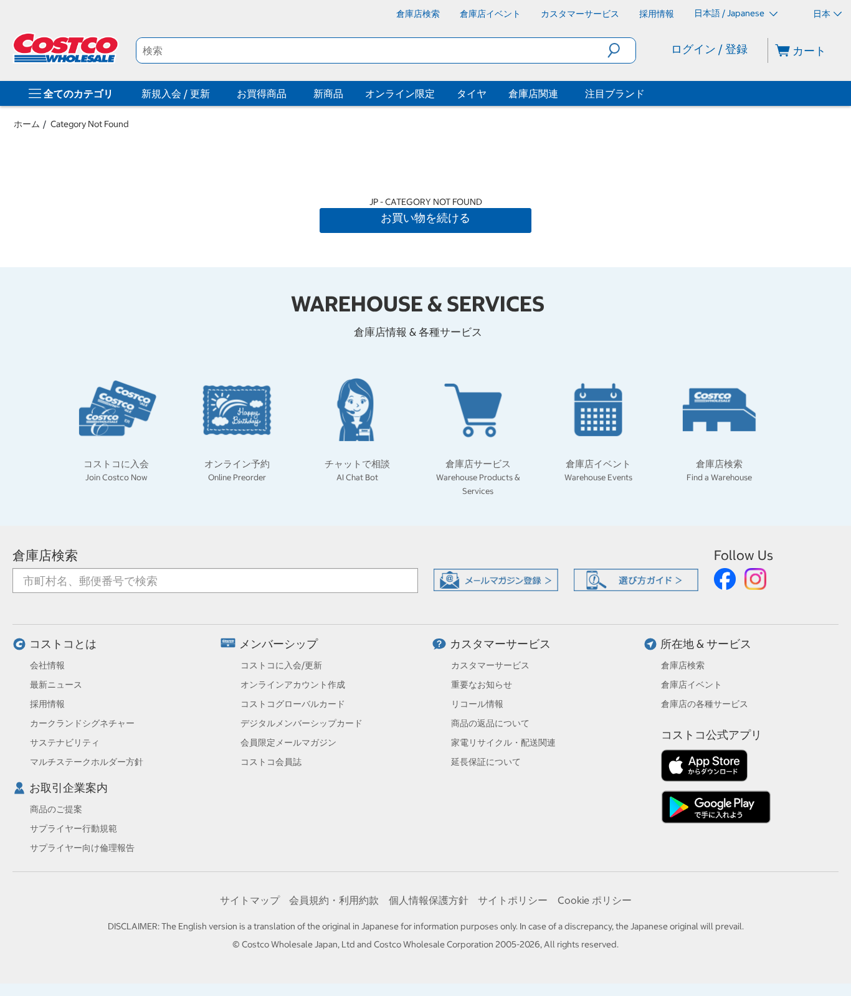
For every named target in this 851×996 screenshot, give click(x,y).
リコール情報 (477, 703)
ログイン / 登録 (709, 49)
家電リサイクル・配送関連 (503, 742)
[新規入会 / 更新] (212, 93)
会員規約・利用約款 (334, 900)
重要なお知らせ (481, 684)
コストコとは (63, 644)
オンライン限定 (400, 93)
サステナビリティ (65, 742)
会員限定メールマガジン (288, 742)
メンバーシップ (278, 644)
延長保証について (486, 761)
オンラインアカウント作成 (292, 684)
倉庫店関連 (533, 93)
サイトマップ (250, 900)
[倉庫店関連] (560, 93)
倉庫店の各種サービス (704, 703)
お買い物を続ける (425, 218)
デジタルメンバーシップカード (301, 723)
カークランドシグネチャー (82, 723)
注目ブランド (615, 93)
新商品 (328, 93)
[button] (621, 50)
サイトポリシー (513, 900)
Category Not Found (89, 124)
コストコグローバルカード (292, 703)
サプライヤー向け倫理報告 (82, 847)
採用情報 (47, 703)
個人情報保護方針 (428, 900)
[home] (66, 48)
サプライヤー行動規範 (73, 828)
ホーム (27, 124)
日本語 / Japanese (730, 13)
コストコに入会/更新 (281, 665)
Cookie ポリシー (595, 900)
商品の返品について (490, 723)
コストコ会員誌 (271, 761)
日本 (821, 13)
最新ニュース (56, 684)
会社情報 (47, 665)
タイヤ (472, 93)
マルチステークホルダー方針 (86, 761)
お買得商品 (262, 93)
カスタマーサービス (500, 644)
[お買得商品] (289, 93)
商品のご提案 (56, 809)
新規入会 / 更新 (175, 93)
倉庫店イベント (691, 684)
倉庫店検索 (45, 555)
